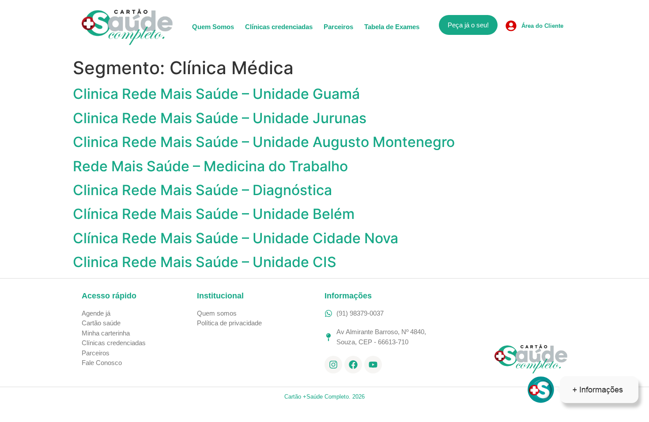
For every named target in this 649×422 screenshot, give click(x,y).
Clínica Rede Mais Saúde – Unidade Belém (214, 213)
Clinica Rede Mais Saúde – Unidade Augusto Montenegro (264, 142)
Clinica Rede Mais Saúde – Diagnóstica (202, 190)
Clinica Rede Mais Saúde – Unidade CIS (204, 262)
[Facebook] (353, 364)
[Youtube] (373, 364)
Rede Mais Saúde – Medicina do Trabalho (210, 166)
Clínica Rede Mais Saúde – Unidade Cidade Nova (235, 238)
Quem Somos (213, 26)
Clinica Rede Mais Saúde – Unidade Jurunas (219, 118)
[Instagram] (333, 364)
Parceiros (338, 26)
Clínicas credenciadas (279, 26)
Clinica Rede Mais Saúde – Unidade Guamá (216, 93)
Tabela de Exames (391, 26)
